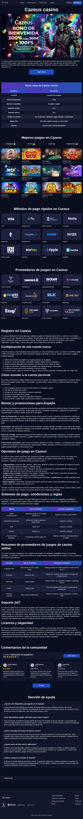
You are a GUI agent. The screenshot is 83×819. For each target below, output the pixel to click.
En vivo (30, 144)
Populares (9, 144)
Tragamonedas (70, 144)
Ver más (41, 685)
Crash (50, 144)
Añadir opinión (71, 655)
